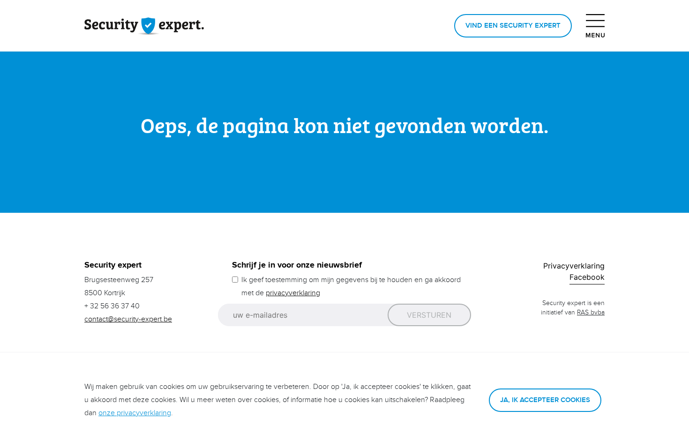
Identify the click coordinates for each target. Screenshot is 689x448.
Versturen (429, 315)
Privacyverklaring (574, 265)
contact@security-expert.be (128, 319)
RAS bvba (591, 312)
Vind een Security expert (513, 25)
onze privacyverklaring (134, 413)
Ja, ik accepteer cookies (545, 400)
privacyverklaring (293, 293)
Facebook (587, 277)
